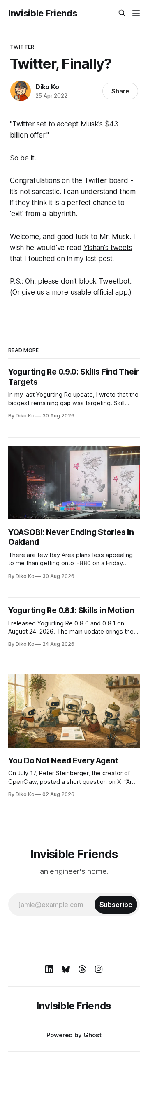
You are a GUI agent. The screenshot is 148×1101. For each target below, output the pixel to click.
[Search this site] (122, 13)
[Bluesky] (66, 969)
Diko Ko (47, 87)
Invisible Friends (42, 13)
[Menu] (136, 13)
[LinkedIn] (49, 969)
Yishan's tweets (107, 248)
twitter (22, 46)
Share (120, 91)
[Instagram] (99, 969)
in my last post (89, 259)
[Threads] (82, 969)
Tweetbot (114, 281)
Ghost (92, 1035)
